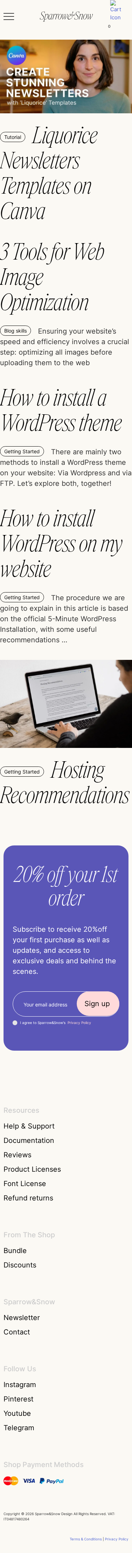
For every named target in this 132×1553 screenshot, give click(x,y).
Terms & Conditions (86, 1539)
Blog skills (15, 331)
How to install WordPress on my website (61, 544)
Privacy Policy (79, 1022)
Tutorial (12, 137)
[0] (118, 16)
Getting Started (22, 451)
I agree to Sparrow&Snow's (55, 1022)
